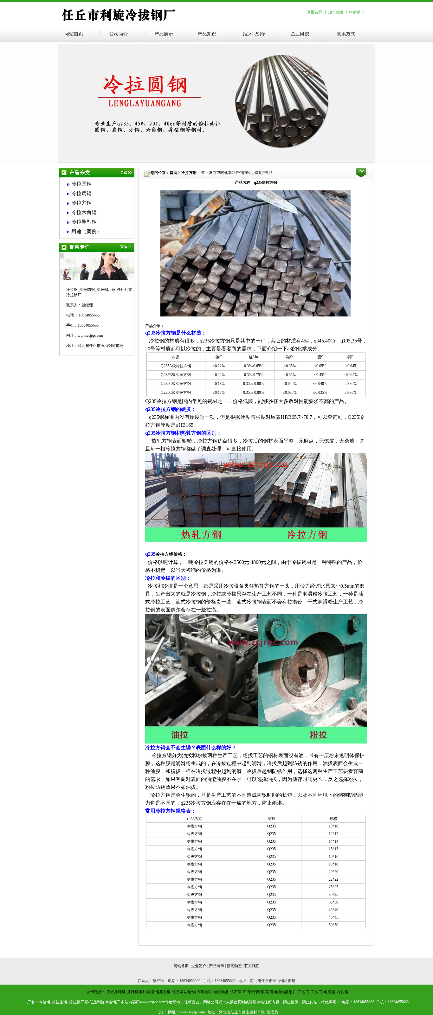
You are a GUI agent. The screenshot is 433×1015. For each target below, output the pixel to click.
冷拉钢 (342, 992)
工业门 (303, 992)
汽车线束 (204, 992)
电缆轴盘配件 (285, 992)
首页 (173, 172)
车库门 (266, 992)
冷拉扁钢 (81, 193)
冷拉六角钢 (84, 212)
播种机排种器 (138, 992)
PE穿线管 (251, 992)
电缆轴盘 (221, 992)
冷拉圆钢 (81, 184)
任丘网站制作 (183, 992)
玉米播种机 (116, 992)
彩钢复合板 (161, 992)
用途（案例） (86, 231)
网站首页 (181, 966)
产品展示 (216, 966)
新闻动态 (234, 966)
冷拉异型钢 (84, 222)
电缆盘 (329, 992)
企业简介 (198, 966)
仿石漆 (236, 992)
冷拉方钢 (81, 203)
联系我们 (252, 966)
